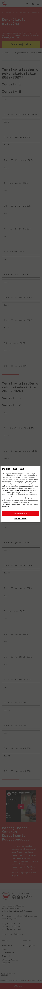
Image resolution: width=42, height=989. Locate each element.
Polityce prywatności (31, 494)
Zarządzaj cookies (20, 519)
